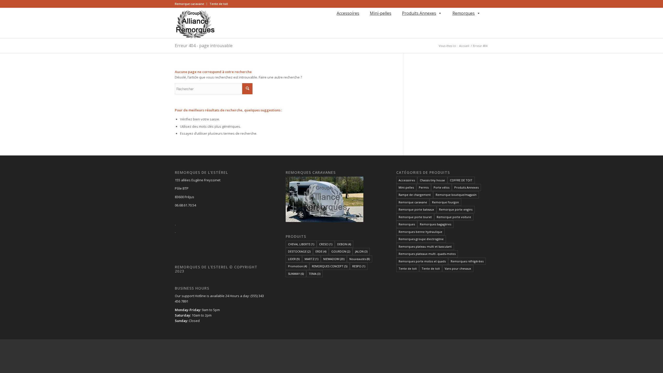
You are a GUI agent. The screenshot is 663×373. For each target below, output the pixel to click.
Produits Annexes (419, 13)
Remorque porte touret (415, 217)
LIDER (294, 259)
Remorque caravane (189, 4)
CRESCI (325, 244)
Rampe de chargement (415, 195)
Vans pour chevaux (458, 268)
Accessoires (348, 13)
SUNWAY (296, 274)
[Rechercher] (335, 21)
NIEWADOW (333, 259)
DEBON (344, 244)
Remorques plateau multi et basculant (425, 246)
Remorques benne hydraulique (420, 232)
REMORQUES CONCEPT (329, 266)
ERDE (320, 251)
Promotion (297, 266)
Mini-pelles (380, 13)
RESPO (358, 266)
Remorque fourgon (445, 202)
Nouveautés (359, 259)
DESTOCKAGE (299, 251)
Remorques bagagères (435, 224)
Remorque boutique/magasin (456, 195)
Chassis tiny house (432, 180)
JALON (361, 251)
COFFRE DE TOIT (461, 180)
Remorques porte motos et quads (422, 261)
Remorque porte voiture (454, 217)
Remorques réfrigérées (467, 261)
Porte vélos (441, 187)
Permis (424, 187)
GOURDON (340, 251)
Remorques (463, 13)
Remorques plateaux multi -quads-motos (427, 254)
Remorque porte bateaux (416, 209)
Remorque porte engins (455, 209)
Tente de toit (219, 4)
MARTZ (311, 259)
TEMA (314, 274)
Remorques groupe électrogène (421, 239)
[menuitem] (191, 4)
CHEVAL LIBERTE (301, 244)
